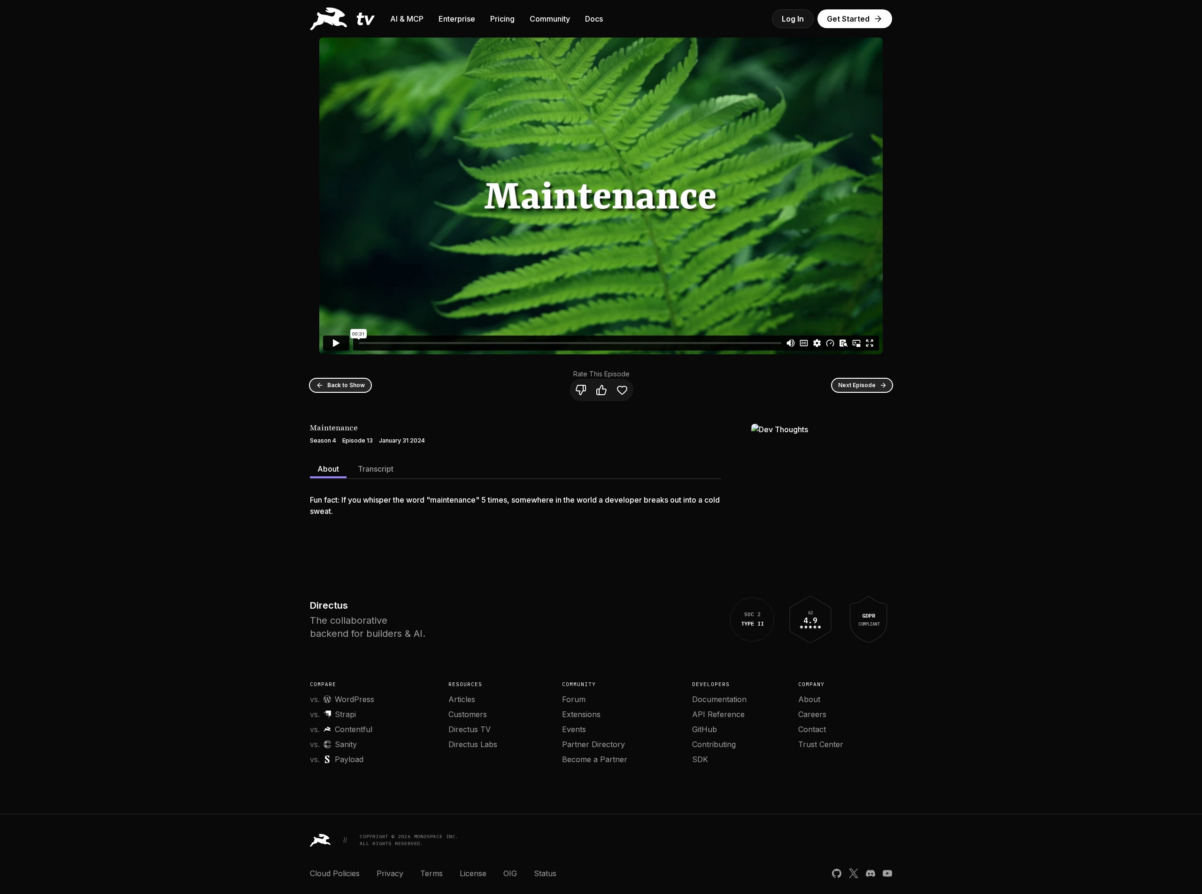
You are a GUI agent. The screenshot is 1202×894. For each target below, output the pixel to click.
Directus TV (469, 729)
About (328, 469)
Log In (793, 18)
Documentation (719, 699)
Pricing (502, 18)
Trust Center (820, 744)
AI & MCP (407, 18)
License (473, 873)
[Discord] (870, 873)
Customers (467, 714)
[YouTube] (887, 873)
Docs (594, 18)
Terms (431, 873)
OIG (510, 873)
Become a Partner (594, 759)
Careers (812, 714)
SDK (700, 759)
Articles (461, 699)
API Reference (718, 714)
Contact (812, 729)
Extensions (581, 714)
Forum (574, 699)
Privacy (390, 873)
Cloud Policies (335, 873)
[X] (853, 873)
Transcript (375, 469)
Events (574, 729)
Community (550, 18)
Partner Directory (593, 744)
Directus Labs (472, 744)
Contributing (714, 744)
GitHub (704, 729)
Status (545, 873)
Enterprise (457, 18)
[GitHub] (836, 873)
